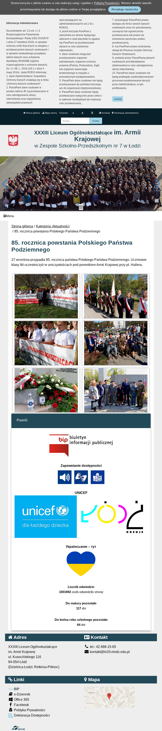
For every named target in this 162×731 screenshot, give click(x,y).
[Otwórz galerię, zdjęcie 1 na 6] (46, 296)
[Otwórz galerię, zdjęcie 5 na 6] (46, 390)
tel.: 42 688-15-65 (102, 647)
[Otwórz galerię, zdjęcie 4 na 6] (115, 343)
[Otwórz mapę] (109, 697)
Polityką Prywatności (107, 3)
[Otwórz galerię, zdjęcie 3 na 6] (46, 343)
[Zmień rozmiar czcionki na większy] (82, 113)
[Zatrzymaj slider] (81, 207)
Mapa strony (50, 113)
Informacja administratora (126, 113)
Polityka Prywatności (29, 710)
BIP (16, 689)
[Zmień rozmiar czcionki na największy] (92, 113)
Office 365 (21, 699)
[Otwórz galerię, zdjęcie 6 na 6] (115, 390)
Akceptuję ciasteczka (124, 9)
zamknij (117, 99)
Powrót (22, 420)
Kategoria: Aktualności (53, 226)
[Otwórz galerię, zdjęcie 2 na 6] (115, 296)
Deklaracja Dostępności (31, 715)
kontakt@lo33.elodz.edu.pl (109, 652)
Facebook (21, 705)
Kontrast (105, 113)
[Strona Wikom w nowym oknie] (18, 728)
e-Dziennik (21, 694)
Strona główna (32, 113)
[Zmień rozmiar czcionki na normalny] (73, 113)
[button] (5, 183)
